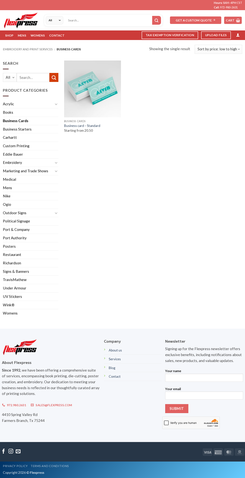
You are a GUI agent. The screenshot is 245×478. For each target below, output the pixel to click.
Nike (7, 196)
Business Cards (15, 120)
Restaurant (12, 254)
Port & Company (16, 229)
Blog (112, 368)
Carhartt (10, 137)
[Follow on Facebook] (3, 451)
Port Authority (15, 238)
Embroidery (12, 162)
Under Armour (14, 288)
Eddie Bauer (13, 154)
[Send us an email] (18, 451)
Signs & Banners (16, 271)
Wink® (9, 305)
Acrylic (8, 104)
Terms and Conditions (50, 466)
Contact (57, 35)
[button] (233, 20)
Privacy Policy (15, 466)
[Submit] (156, 20)
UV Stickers (12, 296)
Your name (173, 371)
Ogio (7, 204)
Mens (7, 187)
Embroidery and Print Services (28, 49)
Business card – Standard (82, 126)
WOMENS (38, 35)
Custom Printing (16, 146)
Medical (9, 179)
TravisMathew (15, 279)
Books (8, 112)
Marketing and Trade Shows (25, 171)
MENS (22, 35)
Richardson (12, 263)
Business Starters (17, 129)
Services (115, 359)
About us (115, 350)
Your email (173, 389)
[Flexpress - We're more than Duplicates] (20, 20)
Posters (9, 246)
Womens (10, 313)
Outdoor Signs (14, 213)
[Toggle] (56, 104)
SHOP (9, 35)
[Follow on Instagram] (10, 451)
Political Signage (16, 221)
